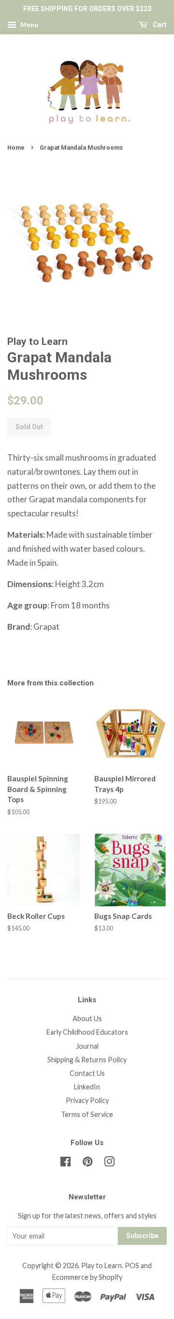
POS (132, 1265)
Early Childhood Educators (87, 1032)
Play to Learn (101, 1265)
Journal (87, 1046)
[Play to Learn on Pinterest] (87, 1163)
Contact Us (87, 1073)
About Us (87, 1018)
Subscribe (142, 1236)
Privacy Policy (87, 1100)
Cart (159, 25)
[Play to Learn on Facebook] (65, 1163)
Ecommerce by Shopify (87, 1277)
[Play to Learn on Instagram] (109, 1163)
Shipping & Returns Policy (87, 1059)
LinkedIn (87, 1087)
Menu (28, 24)
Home (16, 147)
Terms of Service (87, 1114)
